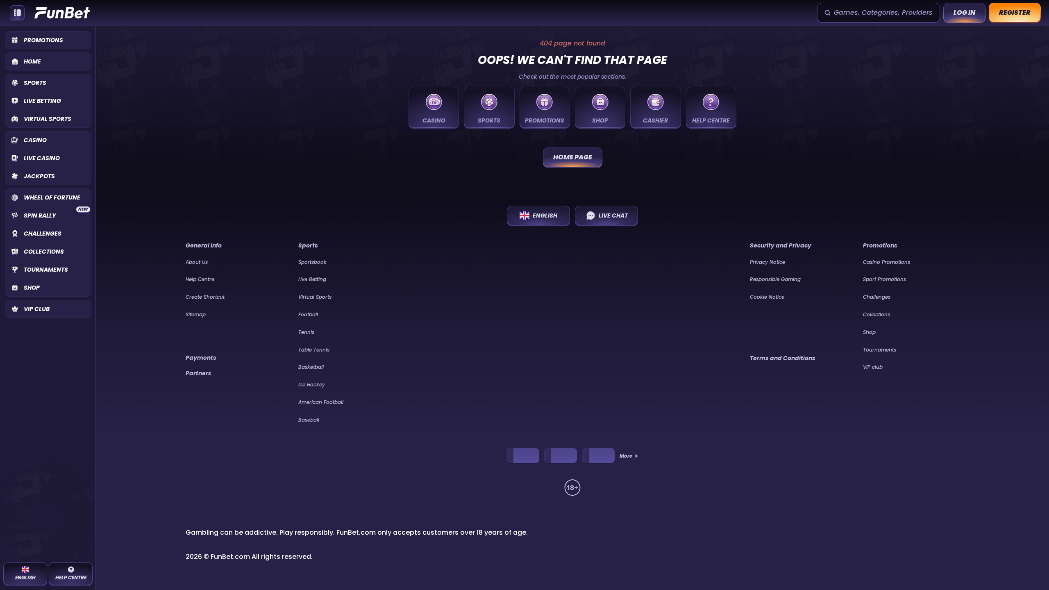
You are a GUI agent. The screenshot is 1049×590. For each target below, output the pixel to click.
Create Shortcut (205, 296)
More (626, 456)
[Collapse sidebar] (17, 12)
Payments (201, 357)
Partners (198, 373)
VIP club (873, 366)
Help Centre (200, 279)
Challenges (876, 296)
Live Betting (312, 279)
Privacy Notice (767, 262)
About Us (197, 262)
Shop (869, 332)
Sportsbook (312, 262)
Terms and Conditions (782, 358)
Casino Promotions (886, 262)
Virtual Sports (315, 296)
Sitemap (196, 314)
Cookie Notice (767, 296)
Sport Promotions (884, 279)
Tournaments (879, 349)
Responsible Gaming (775, 279)
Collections (876, 314)
